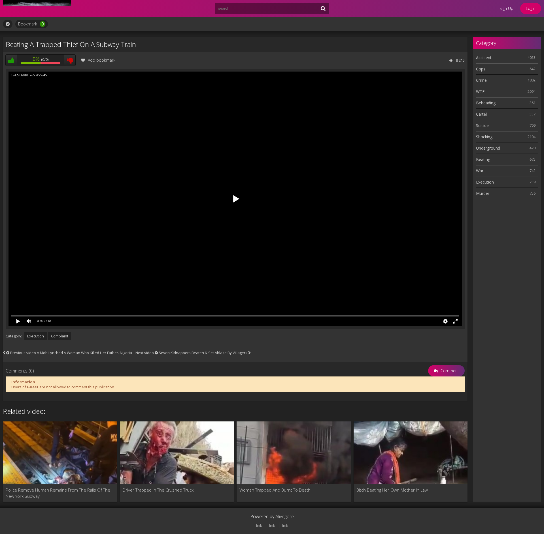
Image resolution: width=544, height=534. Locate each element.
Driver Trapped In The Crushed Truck (158, 490)
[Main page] (37, 8)
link (259, 525)
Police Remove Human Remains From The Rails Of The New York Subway (58, 493)
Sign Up (506, 8)
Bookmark (31, 24)
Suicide (482, 125)
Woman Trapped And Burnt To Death (275, 490)
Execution (35, 336)
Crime (481, 80)
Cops (480, 69)
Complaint (59, 336)
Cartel (481, 114)
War (479, 170)
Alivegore (284, 516)
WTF (480, 91)
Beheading (486, 102)
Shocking (484, 136)
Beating (483, 159)
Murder (482, 193)
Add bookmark (101, 60)
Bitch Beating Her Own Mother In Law (392, 490)
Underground (488, 148)
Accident (484, 57)
